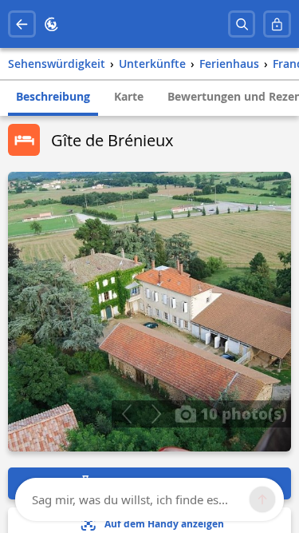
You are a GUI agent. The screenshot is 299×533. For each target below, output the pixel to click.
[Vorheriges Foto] (126, 414)
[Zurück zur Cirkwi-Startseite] (51, 24)
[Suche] (242, 24)
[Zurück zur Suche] (22, 24)
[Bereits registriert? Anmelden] (277, 24)
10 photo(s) (241, 413)
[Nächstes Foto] (156, 414)
